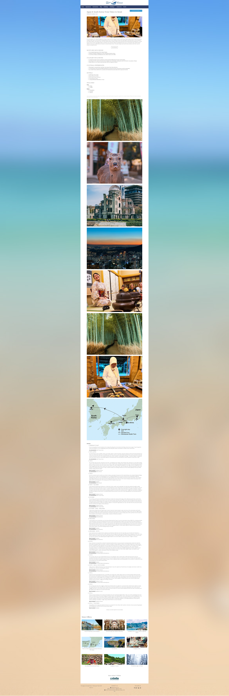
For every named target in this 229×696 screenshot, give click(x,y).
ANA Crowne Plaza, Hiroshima (94, 77)
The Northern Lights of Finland (137, 666)
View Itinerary (114, 47)
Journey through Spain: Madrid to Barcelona (114, 631)
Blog (101, 6)
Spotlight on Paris (137, 648)
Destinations (95, 6)
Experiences (88, 6)
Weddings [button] (112, 6)
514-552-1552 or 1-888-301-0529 (115, 688)
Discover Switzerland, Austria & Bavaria (92, 631)
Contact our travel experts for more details (114, 609)
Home (82, 6)
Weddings (106, 6)
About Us (91, 687)
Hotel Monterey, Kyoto (93, 78)
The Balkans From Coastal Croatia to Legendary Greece (137, 632)
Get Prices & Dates (136, 10)
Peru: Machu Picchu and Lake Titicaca (92, 666)
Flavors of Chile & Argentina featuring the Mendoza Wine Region (92, 649)
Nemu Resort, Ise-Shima (93, 76)
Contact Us (119, 6)
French (124, 6)
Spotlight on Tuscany (114, 666)
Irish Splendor (114, 648)
